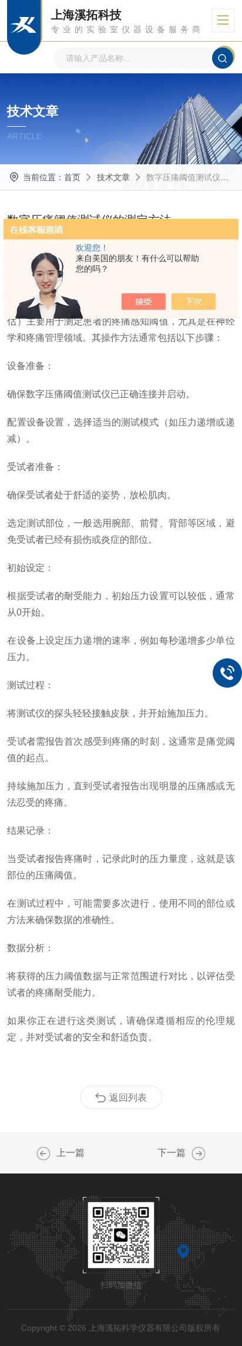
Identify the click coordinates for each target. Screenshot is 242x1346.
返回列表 (128, 1097)
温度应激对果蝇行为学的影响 (198, 1154)
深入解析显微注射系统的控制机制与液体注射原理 (43, 1154)
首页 (72, 177)
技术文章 (113, 177)
